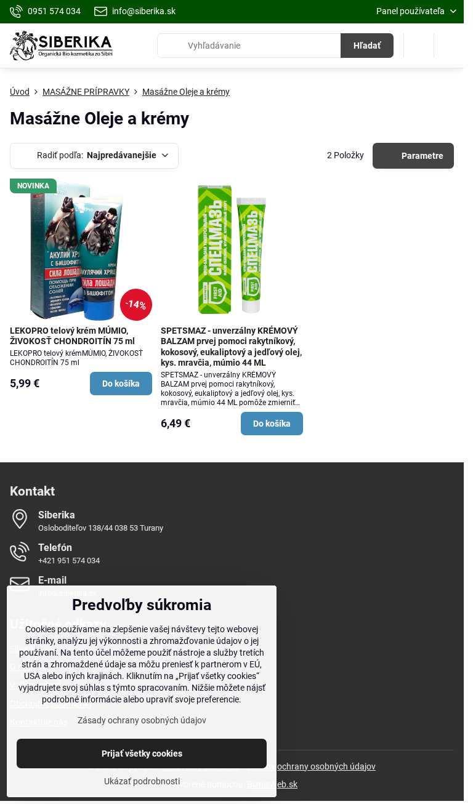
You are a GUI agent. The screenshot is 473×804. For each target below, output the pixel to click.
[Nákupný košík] (419, 45)
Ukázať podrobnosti (142, 781)
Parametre (421, 156)
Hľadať (367, 45)
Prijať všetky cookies (142, 753)
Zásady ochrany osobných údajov (311, 766)
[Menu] (449, 45)
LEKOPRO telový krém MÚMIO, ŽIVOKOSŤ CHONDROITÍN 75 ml (72, 336)
